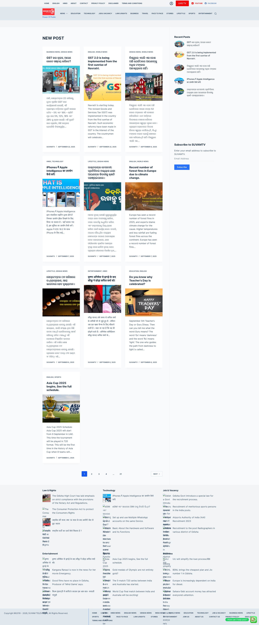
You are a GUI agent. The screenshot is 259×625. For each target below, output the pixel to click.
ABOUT (73, 3)
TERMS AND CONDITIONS (132, 3)
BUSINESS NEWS (53, 52)
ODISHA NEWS (66, 52)
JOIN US (186, 617)
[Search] (215, 14)
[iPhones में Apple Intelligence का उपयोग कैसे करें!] (61, 193)
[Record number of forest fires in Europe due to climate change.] (144, 196)
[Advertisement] (195, 120)
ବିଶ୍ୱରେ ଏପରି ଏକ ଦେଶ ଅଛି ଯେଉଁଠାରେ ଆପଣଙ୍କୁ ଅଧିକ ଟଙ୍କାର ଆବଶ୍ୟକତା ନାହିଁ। (201, 69)
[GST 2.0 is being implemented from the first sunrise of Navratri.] (102, 87)
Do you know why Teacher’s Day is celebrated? (140, 280)
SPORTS (192, 13)
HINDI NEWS (115, 613)
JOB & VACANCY (105, 13)
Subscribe (182, 167)
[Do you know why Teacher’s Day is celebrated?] (144, 302)
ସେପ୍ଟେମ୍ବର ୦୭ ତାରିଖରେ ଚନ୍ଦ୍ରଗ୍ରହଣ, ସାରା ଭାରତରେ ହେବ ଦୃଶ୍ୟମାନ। (61, 280)
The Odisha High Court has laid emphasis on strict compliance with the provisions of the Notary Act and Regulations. (73, 499)
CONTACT (84, 3)
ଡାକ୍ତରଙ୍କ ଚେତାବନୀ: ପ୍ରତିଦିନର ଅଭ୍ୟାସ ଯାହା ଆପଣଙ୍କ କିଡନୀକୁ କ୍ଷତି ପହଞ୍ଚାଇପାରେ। (200, 92)
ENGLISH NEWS (130, 613)
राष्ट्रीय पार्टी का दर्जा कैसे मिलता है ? (67, 530)
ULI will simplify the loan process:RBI (191, 559)
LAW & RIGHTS (121, 13)
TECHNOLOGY (89, 13)
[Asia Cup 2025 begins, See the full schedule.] (61, 408)
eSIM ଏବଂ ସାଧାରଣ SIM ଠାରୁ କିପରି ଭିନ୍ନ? (131, 506)
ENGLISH (55, 3)
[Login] (171, 3)
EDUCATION (75, 13)
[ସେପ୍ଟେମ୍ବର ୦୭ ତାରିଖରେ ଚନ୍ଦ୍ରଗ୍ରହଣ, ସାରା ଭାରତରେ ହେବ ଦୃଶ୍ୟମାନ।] (61, 302)
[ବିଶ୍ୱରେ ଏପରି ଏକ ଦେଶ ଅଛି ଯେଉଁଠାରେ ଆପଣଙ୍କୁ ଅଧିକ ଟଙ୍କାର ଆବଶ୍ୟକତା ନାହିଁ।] (144, 87)
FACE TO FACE (157, 13)
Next (155, 474)
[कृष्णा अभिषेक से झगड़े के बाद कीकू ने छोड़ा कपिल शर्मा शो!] (102, 299)
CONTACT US (214, 617)
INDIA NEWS (160, 613)
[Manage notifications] (253, 619)
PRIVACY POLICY (98, 3)
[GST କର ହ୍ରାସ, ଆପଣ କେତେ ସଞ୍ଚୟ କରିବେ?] (61, 80)
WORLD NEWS (101, 52)
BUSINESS (134, 13)
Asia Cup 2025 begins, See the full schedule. (59, 386)
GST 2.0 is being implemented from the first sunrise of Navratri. (201, 55)
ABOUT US (199, 617)
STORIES (169, 13)
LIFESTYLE (181, 13)
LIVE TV (182, 3)
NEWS (62, 13)
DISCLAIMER (113, 3)
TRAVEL (145, 13)
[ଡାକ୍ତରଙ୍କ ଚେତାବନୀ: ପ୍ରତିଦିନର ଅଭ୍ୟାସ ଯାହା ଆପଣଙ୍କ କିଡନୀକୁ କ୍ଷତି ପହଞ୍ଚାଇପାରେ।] (102, 196)
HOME (46, 3)
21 (121, 474)
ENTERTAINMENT (205, 13)
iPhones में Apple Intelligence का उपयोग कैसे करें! (59, 171)
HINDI (65, 3)
